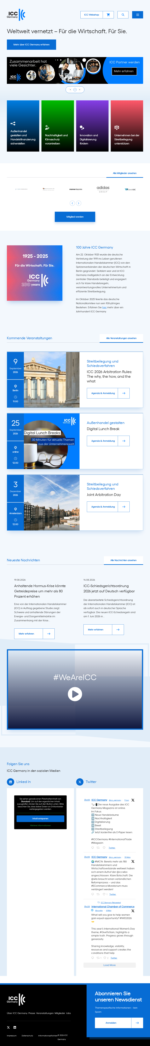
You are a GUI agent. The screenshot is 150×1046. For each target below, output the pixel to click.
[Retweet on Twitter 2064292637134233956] (99, 848)
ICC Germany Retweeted (111, 903)
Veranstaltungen (45, 1013)
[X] (8, 1027)
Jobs (68, 1013)
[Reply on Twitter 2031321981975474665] (93, 894)
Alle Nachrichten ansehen (123, 560)
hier (104, 307)
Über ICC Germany (17, 1013)
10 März (128, 857)
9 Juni (127, 800)
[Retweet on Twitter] (99, 902)
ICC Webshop (91, 15)
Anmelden (111, 1023)
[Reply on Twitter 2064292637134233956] (93, 848)
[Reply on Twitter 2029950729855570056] (93, 958)
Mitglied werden (75, 217)
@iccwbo (99, 910)
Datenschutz (27, 1036)
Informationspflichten (48, 1036)
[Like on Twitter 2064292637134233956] (105, 848)
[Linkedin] (14, 1027)
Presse (31, 1013)
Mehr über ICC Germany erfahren (31, 44)
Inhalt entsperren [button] (40, 819)
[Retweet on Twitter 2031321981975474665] (99, 894)
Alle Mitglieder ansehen (125, 173)
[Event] (75, 70)
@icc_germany (115, 800)
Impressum (12, 1036)
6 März (108, 910)
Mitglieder (60, 1013)
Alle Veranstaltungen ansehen (121, 338)
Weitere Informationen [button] (40, 826)
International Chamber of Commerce (113, 906)
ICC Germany (99, 800)
